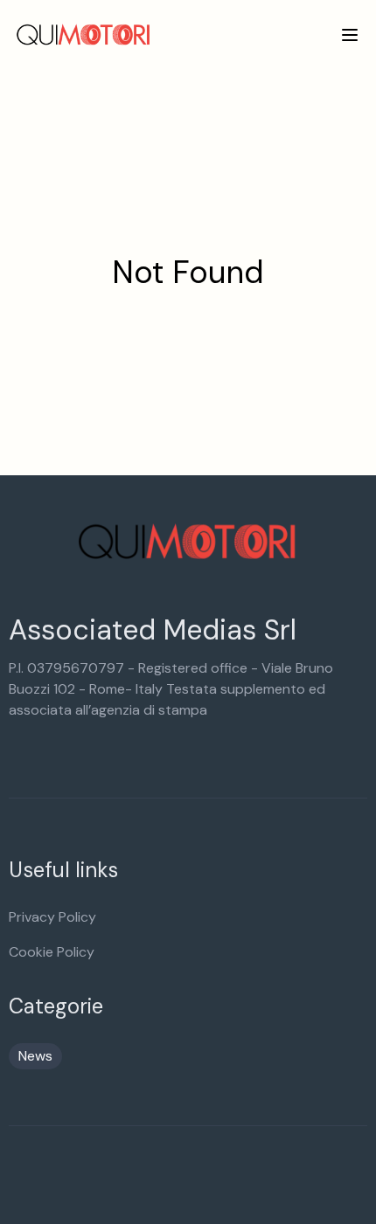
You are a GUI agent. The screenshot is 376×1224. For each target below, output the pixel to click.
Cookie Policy (51, 952)
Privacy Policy (52, 917)
